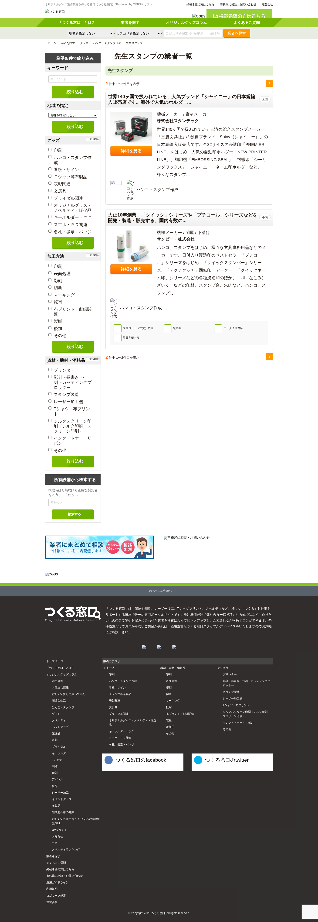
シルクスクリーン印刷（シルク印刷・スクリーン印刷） (72, 426)
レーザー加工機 (68, 401)
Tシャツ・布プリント (236, 705)
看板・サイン (66, 169)
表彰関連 (62, 184)
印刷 (58, 150)
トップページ (54, 661)
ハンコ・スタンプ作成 (107, 43)
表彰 (55, 740)
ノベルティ (59, 720)
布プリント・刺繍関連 (180, 714)
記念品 (56, 733)
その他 (60, 335)
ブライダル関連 (68, 198)
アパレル (57, 779)
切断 (58, 288)
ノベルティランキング (66, 849)
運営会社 (267, 4)
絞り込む (75, 91)
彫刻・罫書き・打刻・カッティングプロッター (72, 382)
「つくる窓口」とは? (76, 22)
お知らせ (57, 836)
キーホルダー (60, 753)
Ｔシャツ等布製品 (70, 177)
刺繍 (55, 766)
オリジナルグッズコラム (186, 22)
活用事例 (57, 681)
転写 (58, 302)
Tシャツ (57, 759)
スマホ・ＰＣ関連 (70, 224)
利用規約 (52, 889)
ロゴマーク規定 (56, 895)
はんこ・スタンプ (63, 707)
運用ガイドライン (57, 882)
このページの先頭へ (159, 590)
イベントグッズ (61, 799)
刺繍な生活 (59, 700)
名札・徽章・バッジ (72, 232)
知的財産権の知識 (63, 812)
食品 (55, 786)
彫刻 (58, 280)
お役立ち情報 (60, 687)
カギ (55, 843)
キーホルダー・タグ (72, 217)
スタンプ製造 (66, 394)
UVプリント (59, 830)
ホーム (52, 43)
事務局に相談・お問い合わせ (238, 4)
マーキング (64, 295)
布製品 (56, 805)
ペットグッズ (60, 727)
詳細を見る (131, 150)
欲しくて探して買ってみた (68, 694)
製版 (58, 321)
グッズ (84, 43)
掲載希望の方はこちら (200, 4)
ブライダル (59, 746)
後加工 (60, 328)
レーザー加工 (60, 792)
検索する (74, 514)
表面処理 (62, 273)
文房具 (60, 191)
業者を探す (130, 22)
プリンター (64, 370)
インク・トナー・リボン (238, 722)
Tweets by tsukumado (205, 769)
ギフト (56, 714)
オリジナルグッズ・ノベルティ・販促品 (72, 208)
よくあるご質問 (247, 22)
